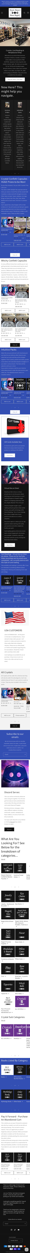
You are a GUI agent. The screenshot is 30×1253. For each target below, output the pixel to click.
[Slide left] (11, 173)
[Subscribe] (25, 754)
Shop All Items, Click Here (15, 79)
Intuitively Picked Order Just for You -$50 (19, 392)
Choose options (20, 715)
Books (3, 1077)
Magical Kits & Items (7, 921)
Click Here (10, 455)
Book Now (10, 545)
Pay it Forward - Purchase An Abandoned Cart (6, 1010)
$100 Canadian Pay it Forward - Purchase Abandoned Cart (18, 1165)
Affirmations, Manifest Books (18, 1077)
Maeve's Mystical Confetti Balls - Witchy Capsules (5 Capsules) (6, 330)
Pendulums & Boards (7, 959)
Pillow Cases (19, 959)
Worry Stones (17, 701)
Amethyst (17, 1038)
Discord (12, 822)
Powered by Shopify (21, 1251)
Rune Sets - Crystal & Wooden (21, 977)
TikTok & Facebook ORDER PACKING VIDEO (7, 229)
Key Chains (18, 904)
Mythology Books (6, 1101)
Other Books (17, 1101)
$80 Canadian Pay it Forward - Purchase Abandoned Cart (5, 1165)
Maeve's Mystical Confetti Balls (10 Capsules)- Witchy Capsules (21, 301)
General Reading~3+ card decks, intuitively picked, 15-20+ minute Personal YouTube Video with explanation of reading (19, 589)
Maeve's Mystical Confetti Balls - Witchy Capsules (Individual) (20, 330)
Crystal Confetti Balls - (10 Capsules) (19, 235)
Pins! (2, 976)
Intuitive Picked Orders (18, 876)
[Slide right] (18, 173)
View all (15, 255)
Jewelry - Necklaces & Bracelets (7, 905)
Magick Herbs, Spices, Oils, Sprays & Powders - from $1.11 (21, 923)
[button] (2, 13)
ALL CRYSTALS (19, 1009)
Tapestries (4, 993)
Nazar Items (18, 942)
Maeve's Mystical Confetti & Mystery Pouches (6, 876)
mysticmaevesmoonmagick (12, 1251)
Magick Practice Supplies (6, 943)
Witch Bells (18, 993)
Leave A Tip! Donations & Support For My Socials (6, 588)
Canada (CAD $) (14, 1240)
